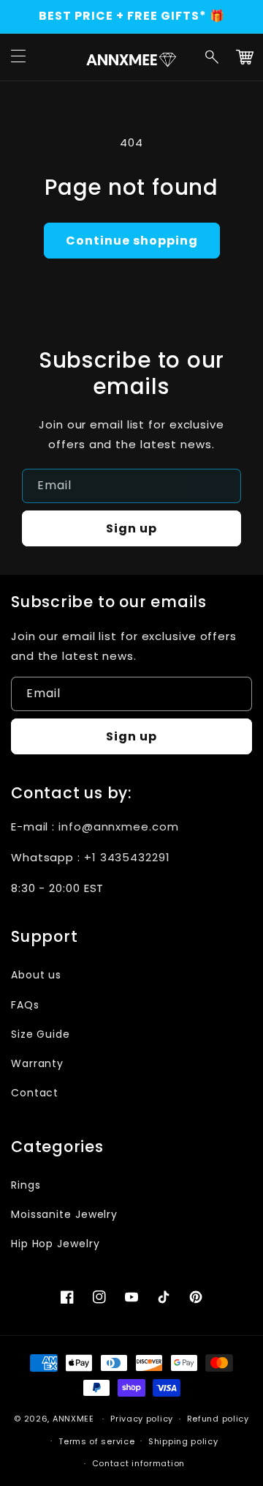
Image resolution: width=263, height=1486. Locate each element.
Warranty (37, 1063)
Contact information (138, 1463)
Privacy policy (141, 1418)
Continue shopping (132, 240)
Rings (26, 1185)
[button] (213, 57)
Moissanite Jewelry (64, 1214)
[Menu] (18, 57)
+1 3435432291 (127, 857)
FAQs (25, 1005)
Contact (34, 1092)
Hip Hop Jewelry (55, 1243)
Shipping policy (183, 1441)
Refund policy (218, 1418)
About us (36, 974)
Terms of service (96, 1441)
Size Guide (40, 1034)
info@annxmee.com (118, 826)
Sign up (131, 528)
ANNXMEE (73, 1418)
